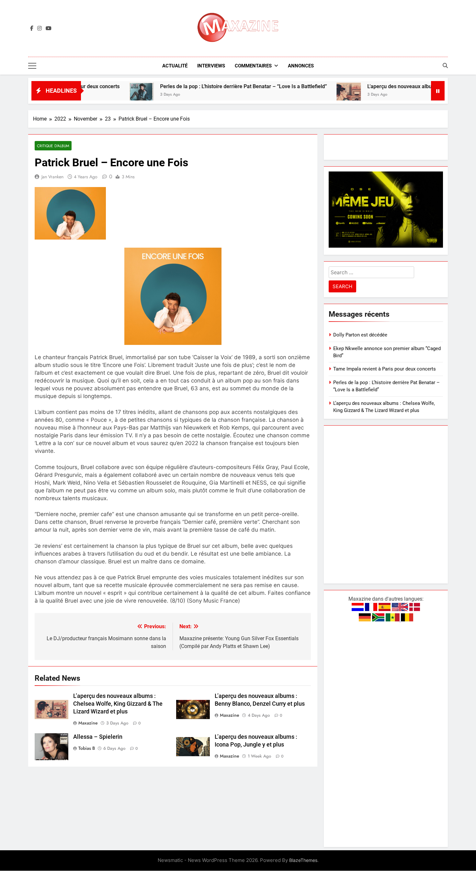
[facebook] (31, 28)
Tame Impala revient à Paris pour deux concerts (384, 369)
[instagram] (39, 28)
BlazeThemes (303, 860)
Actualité (174, 66)
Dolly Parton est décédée (360, 335)
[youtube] (48, 28)
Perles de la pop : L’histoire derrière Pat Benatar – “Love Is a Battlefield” (217, 86)
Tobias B (86, 748)
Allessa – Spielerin (97, 737)
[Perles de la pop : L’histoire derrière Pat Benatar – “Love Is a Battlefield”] (115, 95)
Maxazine (88, 723)
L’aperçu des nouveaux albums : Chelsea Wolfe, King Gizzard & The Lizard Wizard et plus (118, 704)
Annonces (301, 66)
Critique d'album (53, 145)
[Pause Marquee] (438, 90)
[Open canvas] (32, 66)
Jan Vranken (52, 176)
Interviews (211, 66)
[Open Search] (445, 65)
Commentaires (253, 66)
